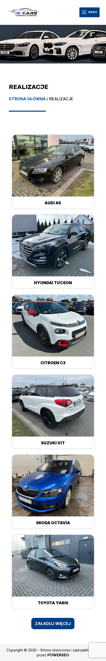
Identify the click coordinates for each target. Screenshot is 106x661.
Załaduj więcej (53, 623)
